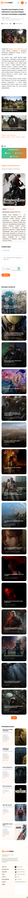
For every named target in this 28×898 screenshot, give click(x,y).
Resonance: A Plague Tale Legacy (8, 730)
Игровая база (5, 869)
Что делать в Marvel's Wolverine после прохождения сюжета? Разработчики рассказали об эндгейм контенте (13, 334)
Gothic (11, 471)
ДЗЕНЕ (8, 153)
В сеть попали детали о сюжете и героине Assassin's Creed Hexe (12, 682)
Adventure (18, 137)
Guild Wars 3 (12, 524)
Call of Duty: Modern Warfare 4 (15, 417)
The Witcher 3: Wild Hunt (14, 631)
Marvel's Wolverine (13, 337)
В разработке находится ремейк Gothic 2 (12, 468)
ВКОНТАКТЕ (20, 153)
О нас (17, 876)
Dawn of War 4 (13, 364)
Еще (14, 717)
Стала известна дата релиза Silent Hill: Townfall (14, 575)
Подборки (4, 871)
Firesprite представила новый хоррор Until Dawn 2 (13, 601)
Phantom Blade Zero (7, 767)
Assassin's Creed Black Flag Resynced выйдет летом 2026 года (13, 707)
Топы (3, 874)
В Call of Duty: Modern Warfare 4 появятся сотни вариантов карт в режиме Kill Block (12, 414)
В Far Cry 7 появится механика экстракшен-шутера (11, 441)
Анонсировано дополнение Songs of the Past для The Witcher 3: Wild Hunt (13, 628)
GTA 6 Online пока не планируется (12, 388)
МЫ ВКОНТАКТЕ (20, 869)
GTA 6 (11, 391)
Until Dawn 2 (12, 604)
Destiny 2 (12, 658)
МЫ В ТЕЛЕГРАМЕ (21, 871)
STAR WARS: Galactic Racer (8, 824)
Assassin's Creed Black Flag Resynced (12, 711)
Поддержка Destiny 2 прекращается (13, 655)
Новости (6, 310)
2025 (24, 137)
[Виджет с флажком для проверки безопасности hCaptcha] (11, 268)
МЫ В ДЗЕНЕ (19, 866)
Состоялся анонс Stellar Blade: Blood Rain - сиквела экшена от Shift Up (13, 548)
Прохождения (5, 879)
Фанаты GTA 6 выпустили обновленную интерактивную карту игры (13, 494)
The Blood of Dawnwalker (6, 749)
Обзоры (4, 881)
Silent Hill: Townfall (13, 578)
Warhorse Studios (6, 137)
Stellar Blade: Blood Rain (14, 551)
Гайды (3, 884)
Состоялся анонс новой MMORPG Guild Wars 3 (13, 521)
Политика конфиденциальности (20, 880)
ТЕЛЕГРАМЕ (15, 156)
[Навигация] (25, 2)
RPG (13, 137)
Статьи (3, 876)
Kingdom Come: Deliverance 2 (17, 49)
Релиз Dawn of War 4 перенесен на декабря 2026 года (12, 361)
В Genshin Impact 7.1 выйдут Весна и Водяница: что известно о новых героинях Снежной (13, 307)
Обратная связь (21, 874)
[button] (18, 2)
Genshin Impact (13, 310)
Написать (6, 275)
